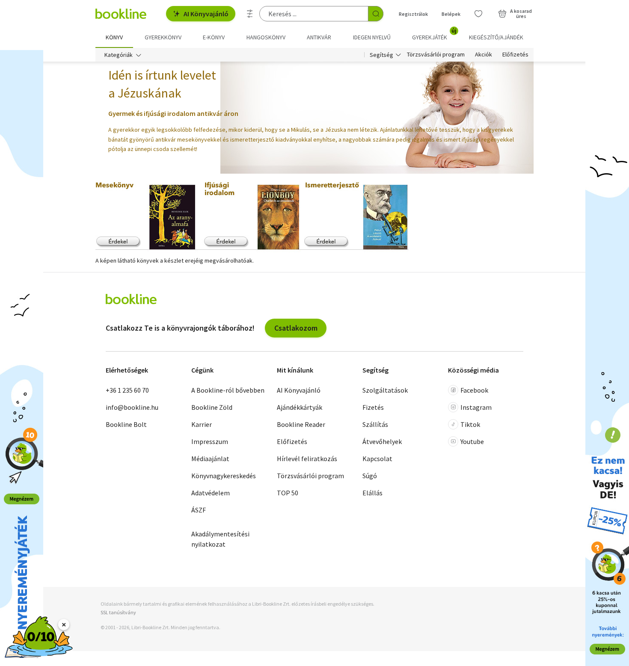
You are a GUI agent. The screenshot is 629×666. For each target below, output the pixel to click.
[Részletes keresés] (250, 13)
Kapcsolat (377, 458)
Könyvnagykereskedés (223, 475)
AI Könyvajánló (206, 13)
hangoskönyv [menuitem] (265, 37)
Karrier (201, 424)
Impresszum (209, 441)
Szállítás (375, 424)
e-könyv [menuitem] (214, 37)
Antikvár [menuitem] (319, 37)
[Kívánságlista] (478, 13)
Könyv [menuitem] (114, 37)
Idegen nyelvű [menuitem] (372, 37)
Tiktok (470, 424)
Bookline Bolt (126, 424)
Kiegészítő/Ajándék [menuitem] (496, 37)
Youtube (472, 441)
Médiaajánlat (210, 458)
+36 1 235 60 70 (127, 390)
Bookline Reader (301, 424)
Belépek (451, 14)
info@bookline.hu (132, 407)
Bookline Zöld (211, 407)
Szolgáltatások (385, 390)
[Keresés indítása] (375, 13)
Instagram (476, 407)
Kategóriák (118, 55)
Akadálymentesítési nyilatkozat (220, 539)
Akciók (483, 54)
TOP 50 (287, 492)
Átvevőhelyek (382, 441)
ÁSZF (198, 510)
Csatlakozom (295, 328)
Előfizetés (515, 54)
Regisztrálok (413, 14)
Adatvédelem (210, 492)
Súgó (369, 475)
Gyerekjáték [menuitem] (434, 34)
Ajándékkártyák (299, 407)
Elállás (372, 492)
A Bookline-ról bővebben (227, 390)
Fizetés (373, 407)
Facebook (474, 390)
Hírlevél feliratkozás (307, 458)
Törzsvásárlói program (436, 54)
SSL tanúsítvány (118, 612)
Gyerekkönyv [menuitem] (163, 37)
